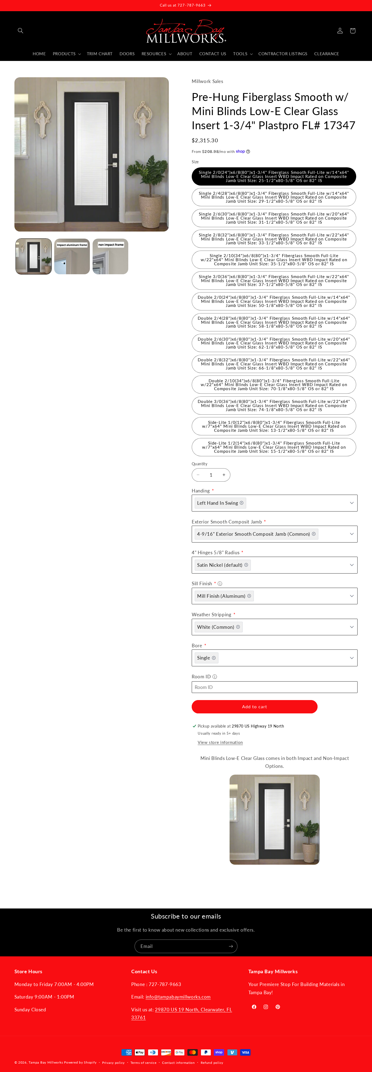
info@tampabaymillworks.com (178, 997)
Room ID (201, 676)
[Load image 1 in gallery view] (33, 256)
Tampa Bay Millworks (46, 1062)
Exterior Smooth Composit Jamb (227, 521)
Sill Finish (203, 583)
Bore (197, 645)
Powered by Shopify (80, 1062)
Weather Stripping (212, 614)
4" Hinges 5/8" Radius (216, 552)
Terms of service (143, 1062)
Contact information (178, 1062)
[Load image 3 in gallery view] (110, 256)
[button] (20, 30)
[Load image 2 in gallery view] (72, 256)
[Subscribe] (231, 946)
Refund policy (212, 1062)
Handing (201, 490)
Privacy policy (113, 1062)
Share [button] (202, 881)
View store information (220, 742)
